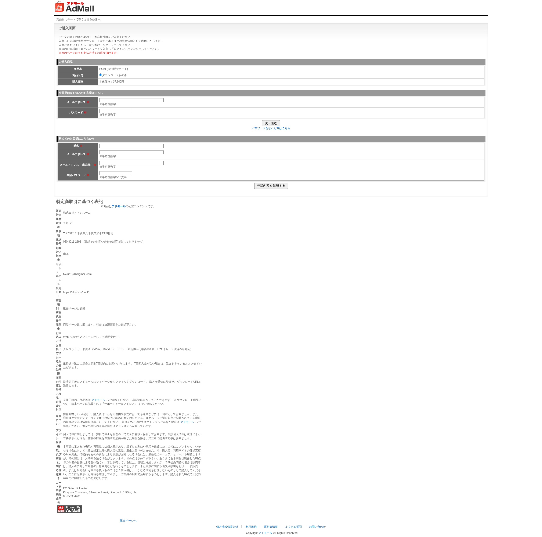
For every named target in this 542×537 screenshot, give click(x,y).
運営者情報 (271, 526)
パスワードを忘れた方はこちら (271, 128)
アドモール (98, 400)
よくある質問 (293, 526)
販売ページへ (128, 520)
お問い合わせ (317, 526)
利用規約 (251, 526)
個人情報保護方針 (227, 526)
